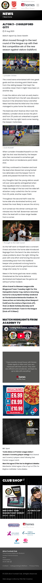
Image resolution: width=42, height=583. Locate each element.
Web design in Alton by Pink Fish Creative (18, 579)
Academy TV (11, 323)
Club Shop (13, 480)
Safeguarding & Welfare (18, 566)
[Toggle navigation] (38, 5)
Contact (5, 566)
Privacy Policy (34, 566)
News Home (7, 17)
